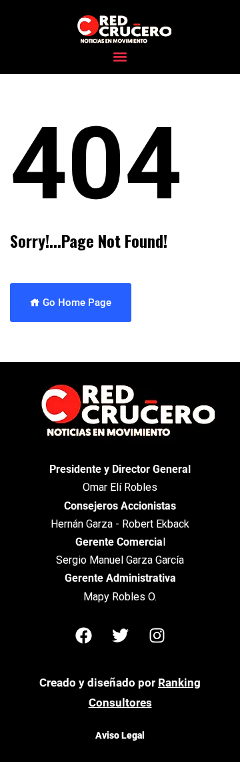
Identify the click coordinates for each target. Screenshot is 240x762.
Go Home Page (75, 303)
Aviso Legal (120, 735)
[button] (120, 56)
